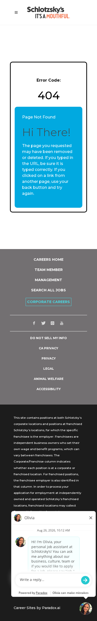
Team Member (49, 269)
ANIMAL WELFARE (48, 378)
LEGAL (48, 368)
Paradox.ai (51, 608)
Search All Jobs (48, 290)
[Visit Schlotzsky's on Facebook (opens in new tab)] (34, 323)
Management (48, 280)
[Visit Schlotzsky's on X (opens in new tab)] (43, 323)
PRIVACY (49, 358)
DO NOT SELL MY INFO (48, 338)
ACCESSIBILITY (49, 389)
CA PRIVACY (48, 348)
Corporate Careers (48, 302)
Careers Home (48, 259)
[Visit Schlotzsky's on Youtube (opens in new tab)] (62, 323)
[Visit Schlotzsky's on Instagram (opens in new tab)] (52, 323)
